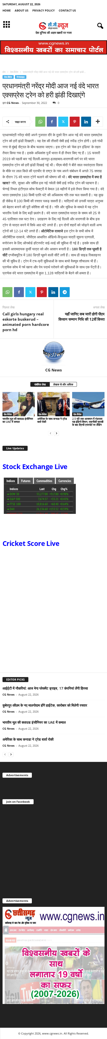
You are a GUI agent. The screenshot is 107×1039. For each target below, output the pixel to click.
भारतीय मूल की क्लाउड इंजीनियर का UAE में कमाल (17, 420)
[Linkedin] (86, 122)
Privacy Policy (43, 10)
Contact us (67, 10)
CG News (13, 103)
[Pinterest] (75, 122)
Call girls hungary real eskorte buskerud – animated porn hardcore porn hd (25, 321)
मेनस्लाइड (21, 77)
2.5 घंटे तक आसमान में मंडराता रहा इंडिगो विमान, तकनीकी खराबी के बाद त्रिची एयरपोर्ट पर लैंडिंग (87, 422)
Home (6, 10)
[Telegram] (65, 292)
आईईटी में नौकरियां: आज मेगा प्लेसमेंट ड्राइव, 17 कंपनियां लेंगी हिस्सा (45, 688)
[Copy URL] (76, 292)
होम (3, 72)
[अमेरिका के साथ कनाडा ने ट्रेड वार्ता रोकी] (53, 404)
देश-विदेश (14, 72)
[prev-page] (50, 433)
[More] (98, 122)
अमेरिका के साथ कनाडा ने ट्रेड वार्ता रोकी (52, 420)
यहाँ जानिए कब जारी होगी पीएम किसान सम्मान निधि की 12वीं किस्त (81, 316)
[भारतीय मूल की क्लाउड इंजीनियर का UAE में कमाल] (18, 404)
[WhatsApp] (40, 122)
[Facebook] (52, 122)
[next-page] (56, 433)
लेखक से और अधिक (63, 384)
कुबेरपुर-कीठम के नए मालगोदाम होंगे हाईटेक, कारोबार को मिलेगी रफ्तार (44, 705)
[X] (63, 122)
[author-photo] (53, 353)
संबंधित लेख (40, 384)
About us (21, 10)
